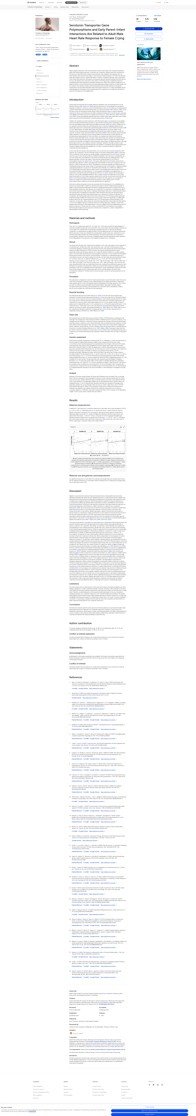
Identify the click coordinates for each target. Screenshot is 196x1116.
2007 (90, 164)
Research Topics (64, 7)
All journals (51, 2)
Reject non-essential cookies (149, 1110)
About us (41, 2)
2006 (80, 106)
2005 (111, 167)
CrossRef (74, 688)
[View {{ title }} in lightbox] (47, 109)
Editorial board (75, 7)
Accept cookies (149, 1114)
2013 (76, 554)
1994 (107, 114)
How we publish (68, 1095)
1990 (111, 109)
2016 (91, 106)
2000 (116, 152)
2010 (78, 551)
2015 (70, 178)
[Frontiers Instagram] (162, 1085)
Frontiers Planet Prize (98, 1095)
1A (70, 419)
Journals (66, 1092)
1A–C (91, 410)
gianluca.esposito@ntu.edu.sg (116, 1049)
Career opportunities (127, 1098)
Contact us (124, 1092)
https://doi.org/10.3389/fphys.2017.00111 (86, 20)
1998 (104, 307)
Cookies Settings (149, 1107)
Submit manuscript (71, 2)
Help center (124, 1086)
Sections (47, 7)
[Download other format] (141, 54)
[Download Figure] (120, 426)
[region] (98, 1110)
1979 (99, 295)
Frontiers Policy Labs (98, 1089)
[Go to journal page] (47, 24)
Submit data (83, 2)
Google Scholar (83, 688)
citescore (49, 38)
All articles (59, 2)
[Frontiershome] (32, 2)
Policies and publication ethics (41, 1092)
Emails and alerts (125, 1089)
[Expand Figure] (123, 426)
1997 (98, 328)
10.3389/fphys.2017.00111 (106, 1004)
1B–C (101, 421)
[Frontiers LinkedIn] (158, 1085)
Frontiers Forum (96, 1086)
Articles (56, 7)
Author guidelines (37, 1086)
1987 (92, 133)
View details (157, 15)
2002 (117, 114)
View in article (55, 117)
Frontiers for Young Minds (99, 1092)
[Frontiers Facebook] (149, 1085)
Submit (123, 1095)
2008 (107, 124)
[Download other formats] (160, 28)
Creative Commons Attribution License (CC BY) (102, 1041)
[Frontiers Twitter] (153, 1085)
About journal (85, 7)
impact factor (39, 38)
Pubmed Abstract (77, 720)
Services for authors (38, 1089)
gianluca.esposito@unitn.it (99, 1049)
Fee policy (36, 1098)
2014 (106, 173)
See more (122, 55)
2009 (85, 179)
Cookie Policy (32, 1111)
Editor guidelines (37, 1095)
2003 (74, 116)
